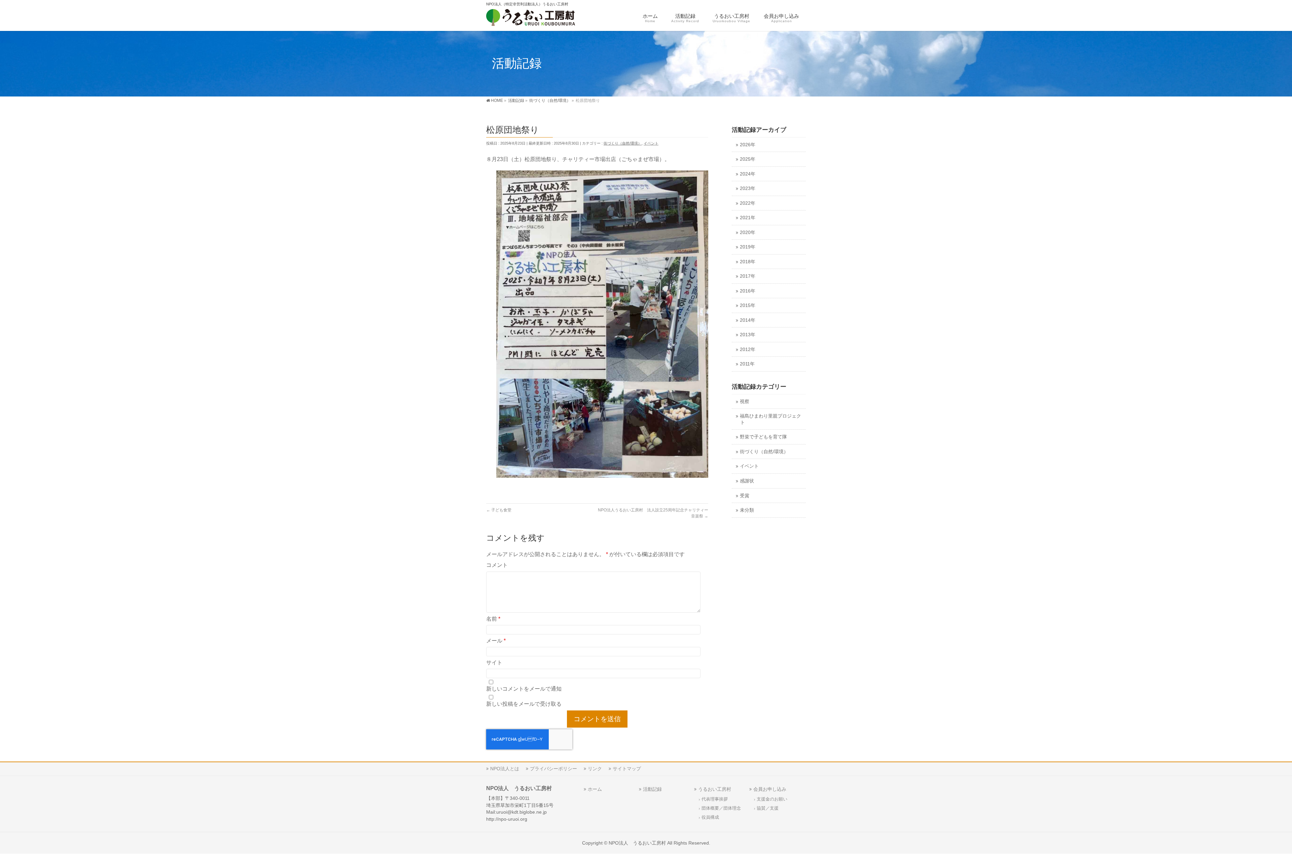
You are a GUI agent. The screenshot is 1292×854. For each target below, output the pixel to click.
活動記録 (652, 789)
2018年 (747, 261)
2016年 (747, 291)
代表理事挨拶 (715, 799)
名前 (493, 619)
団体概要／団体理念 (721, 808)
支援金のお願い (772, 799)
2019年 (747, 246)
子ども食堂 (498, 510)
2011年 (747, 363)
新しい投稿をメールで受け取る (524, 704)
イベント (651, 143)
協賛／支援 (768, 808)
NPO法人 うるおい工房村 (637, 843)
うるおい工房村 (714, 789)
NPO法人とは (504, 768)
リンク (595, 768)
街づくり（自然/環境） (623, 143)
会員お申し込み (769, 789)
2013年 (747, 334)
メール (496, 641)
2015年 (747, 305)
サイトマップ (627, 768)
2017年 (747, 276)
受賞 (744, 495)
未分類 (747, 510)
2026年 (747, 144)
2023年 (747, 188)
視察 (744, 401)
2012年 (747, 349)
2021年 (747, 217)
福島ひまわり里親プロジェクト (770, 419)
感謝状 (747, 480)
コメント (497, 565)
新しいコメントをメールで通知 (524, 689)
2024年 (747, 174)
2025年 (747, 159)
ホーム (595, 789)
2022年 (747, 203)
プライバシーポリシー (553, 768)
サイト (494, 662)
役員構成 (710, 817)
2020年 (747, 232)
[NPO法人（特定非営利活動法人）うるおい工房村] (541, 18)
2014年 (747, 320)
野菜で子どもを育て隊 (763, 436)
